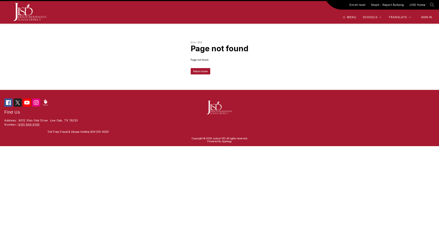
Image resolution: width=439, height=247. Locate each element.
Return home (200, 71)
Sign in (426, 17)
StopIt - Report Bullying (387, 5)
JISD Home (417, 5)
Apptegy (227, 141)
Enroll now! (357, 5)
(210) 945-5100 (28, 124)
